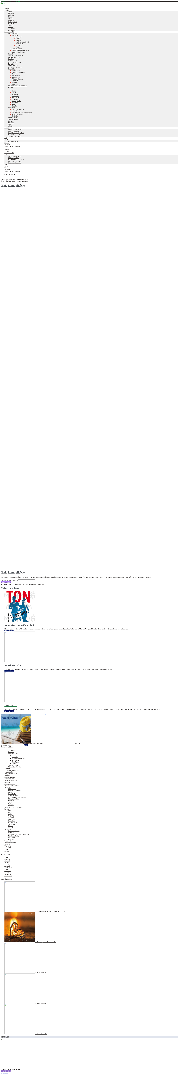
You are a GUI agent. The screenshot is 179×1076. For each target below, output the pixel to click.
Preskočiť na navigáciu (7, 1)
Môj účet (7, 144)
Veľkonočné (15, 82)
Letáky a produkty (9, 32)
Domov (6, 8)
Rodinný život (12, 22)
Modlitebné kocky (17, 114)
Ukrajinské (7, 846)
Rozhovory (11, 23)
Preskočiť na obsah (20, 1)
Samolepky (19, 45)
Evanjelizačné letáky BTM (16, 133)
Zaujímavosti (12, 30)
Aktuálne (11, 13)
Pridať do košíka (5, 582)
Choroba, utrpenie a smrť (15, 55)
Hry (13, 89)
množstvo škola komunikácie (9, 580)
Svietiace (11, 802)
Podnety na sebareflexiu (15, 67)
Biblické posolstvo (13, 131)
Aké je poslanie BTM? (15, 129)
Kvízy (14, 91)
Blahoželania (16, 70)
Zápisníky (15, 116)
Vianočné (15, 84)
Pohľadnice (11, 69)
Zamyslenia (11, 28)
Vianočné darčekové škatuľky (21, 50)
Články (6, 10)
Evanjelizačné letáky (14, 57)
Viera (9, 124)
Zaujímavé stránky (13, 141)
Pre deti (10, 87)
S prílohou (15, 80)
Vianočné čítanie (17, 49)
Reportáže (11, 20)
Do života (11, 15)
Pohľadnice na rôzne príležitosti (17, 797)
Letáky (18, 38)
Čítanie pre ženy (9, 772)
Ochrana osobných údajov (12, 146)
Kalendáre (15, 35)
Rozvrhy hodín (16, 101)
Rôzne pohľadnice (17, 79)
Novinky (10, 18)
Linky (6, 139)
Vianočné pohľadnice (18, 52)
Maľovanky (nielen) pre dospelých (22, 112)
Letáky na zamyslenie (14, 62)
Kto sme (6, 128)
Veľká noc (11, 123)
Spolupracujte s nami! (14, 136)
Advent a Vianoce (13, 33)
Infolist (10, 17)
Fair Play (11, 59)
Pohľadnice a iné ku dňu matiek (17, 86)
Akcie (10, 12)
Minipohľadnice (16, 77)
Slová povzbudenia (13, 119)
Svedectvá (11, 25)
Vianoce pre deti (17, 37)
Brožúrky (11, 54)
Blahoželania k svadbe (18, 72)
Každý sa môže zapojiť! (15, 134)
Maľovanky (19, 43)
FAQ (5, 138)
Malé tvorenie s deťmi (22, 42)
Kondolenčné (16, 75)
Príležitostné (11, 107)
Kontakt (6, 143)
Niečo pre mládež (13, 65)
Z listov (10, 27)
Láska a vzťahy (12, 60)
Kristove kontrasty (9, 777)
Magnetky (19, 40)
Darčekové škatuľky (18, 109)
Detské (14, 74)
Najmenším (15, 97)
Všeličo (18, 47)
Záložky (14, 106)
